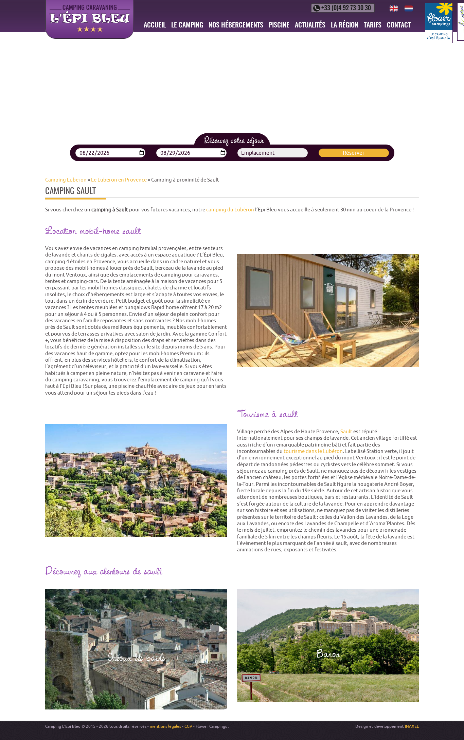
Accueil (155, 25)
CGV (188, 726)
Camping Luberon (66, 180)
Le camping (187, 25)
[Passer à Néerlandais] (408, 9)
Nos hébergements (236, 25)
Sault (346, 431)
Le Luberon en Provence (119, 180)
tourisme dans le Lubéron (313, 451)
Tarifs (372, 25)
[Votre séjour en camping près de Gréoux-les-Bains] (136, 649)
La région (344, 25)
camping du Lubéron (230, 209)
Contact (399, 25)
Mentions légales (165, 726)
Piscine (279, 25)
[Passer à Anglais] (393, 9)
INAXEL (412, 726)
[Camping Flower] (438, 23)
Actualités (310, 25)
